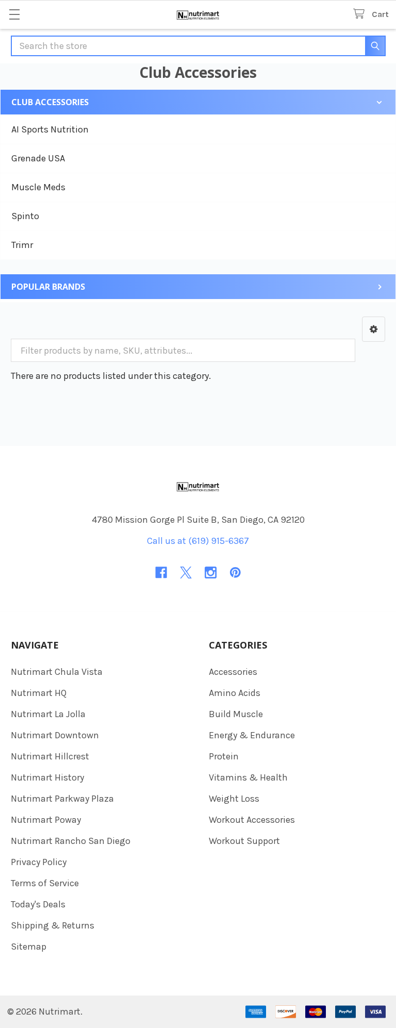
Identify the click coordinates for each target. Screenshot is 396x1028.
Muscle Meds (38, 187)
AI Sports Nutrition (50, 129)
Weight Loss (234, 798)
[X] (185, 572)
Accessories (233, 671)
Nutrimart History (47, 777)
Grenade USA (38, 158)
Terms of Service (45, 883)
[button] (373, 329)
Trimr (22, 245)
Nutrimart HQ (39, 693)
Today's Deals (38, 904)
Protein (224, 756)
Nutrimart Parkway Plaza (62, 798)
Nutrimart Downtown (55, 735)
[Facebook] (161, 572)
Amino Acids (234, 693)
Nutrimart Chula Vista (57, 671)
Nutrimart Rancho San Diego (70, 841)
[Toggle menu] (14, 14)
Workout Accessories (252, 819)
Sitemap (28, 946)
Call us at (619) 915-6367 (198, 540)
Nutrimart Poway (46, 819)
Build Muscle (236, 714)
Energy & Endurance (252, 735)
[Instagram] (210, 572)
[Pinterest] (235, 572)
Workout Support (244, 841)
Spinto (25, 216)
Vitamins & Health (248, 777)
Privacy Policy (39, 862)
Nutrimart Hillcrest (50, 756)
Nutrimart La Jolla (48, 714)
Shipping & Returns (52, 925)
